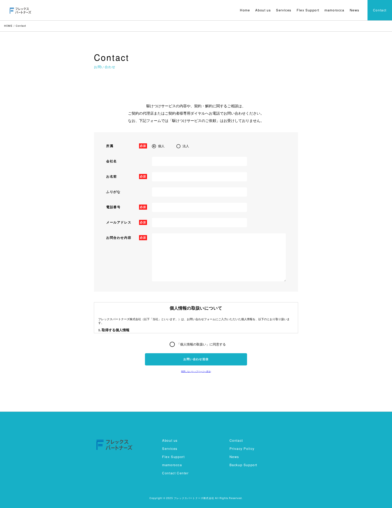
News (354, 10)
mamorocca (334, 10)
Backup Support (243, 465)
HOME (8, 25)
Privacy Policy (242, 448)
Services (283, 10)
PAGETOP (382, 499)
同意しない (196, 371)
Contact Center (175, 473)
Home (245, 10)
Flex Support (308, 10)
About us (263, 10)
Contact (379, 10)
